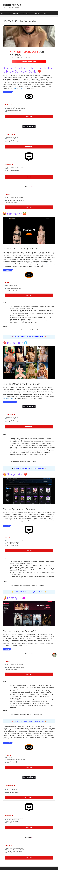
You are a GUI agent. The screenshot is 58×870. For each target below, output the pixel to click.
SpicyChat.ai (9, 164)
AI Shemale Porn (45, 263)
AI (9, 13)
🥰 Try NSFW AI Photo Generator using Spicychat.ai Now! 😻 (29, 592)
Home (2, 13)
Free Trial (29, 147)
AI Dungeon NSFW (18, 88)
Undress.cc (8, 104)
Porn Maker (15, 13)
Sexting (37, 13)
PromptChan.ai (10, 134)
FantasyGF (8, 194)
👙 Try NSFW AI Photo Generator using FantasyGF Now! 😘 (29, 721)
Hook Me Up (12, 5)
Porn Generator (27, 13)
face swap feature (8, 398)
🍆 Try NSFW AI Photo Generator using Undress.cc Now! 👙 (29, 336)
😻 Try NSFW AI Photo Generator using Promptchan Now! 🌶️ (29, 468)
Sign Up (29, 116)
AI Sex (44, 13)
